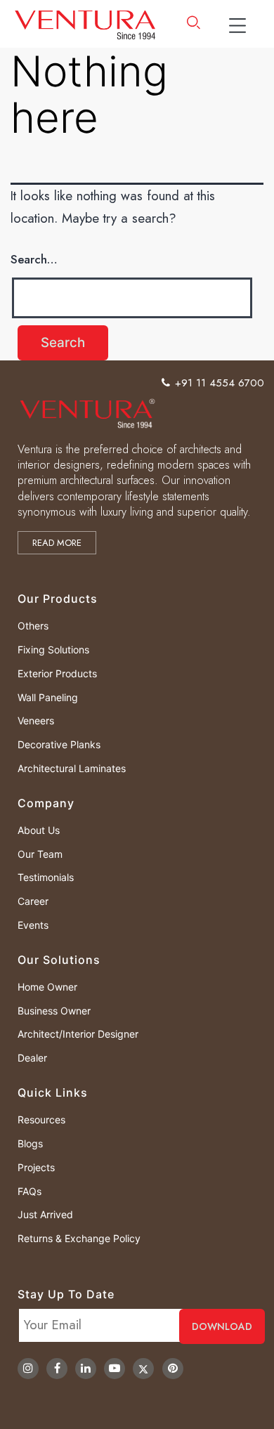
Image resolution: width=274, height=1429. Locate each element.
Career (33, 901)
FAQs (29, 1191)
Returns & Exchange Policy (79, 1238)
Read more (56, 542)
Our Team (40, 854)
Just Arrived (45, 1214)
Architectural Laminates (72, 768)
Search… (34, 259)
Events (33, 925)
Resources (41, 1119)
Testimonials (46, 877)
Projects (36, 1167)
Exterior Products (57, 673)
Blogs (30, 1143)
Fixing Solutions (53, 649)
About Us (39, 830)
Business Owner (54, 1011)
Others (33, 626)
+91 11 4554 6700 (219, 383)
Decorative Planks (59, 744)
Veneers (36, 720)
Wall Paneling (48, 697)
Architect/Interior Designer (78, 1034)
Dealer (32, 1058)
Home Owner (47, 987)
